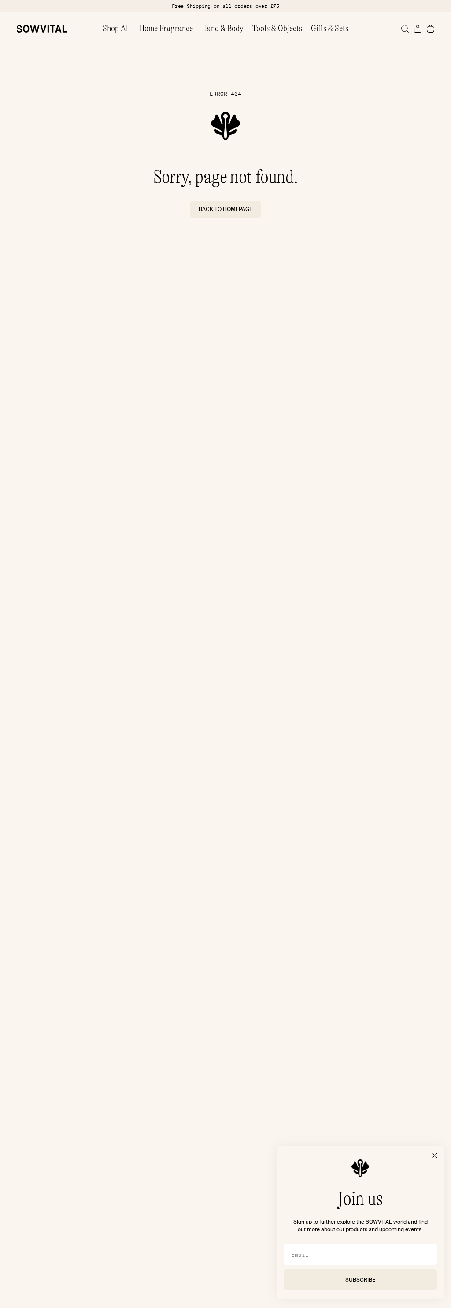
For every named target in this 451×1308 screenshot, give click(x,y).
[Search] (405, 29)
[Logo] (42, 29)
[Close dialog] (434, 1155)
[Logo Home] (225, 126)
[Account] (417, 29)
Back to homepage (225, 209)
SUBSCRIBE (360, 1279)
